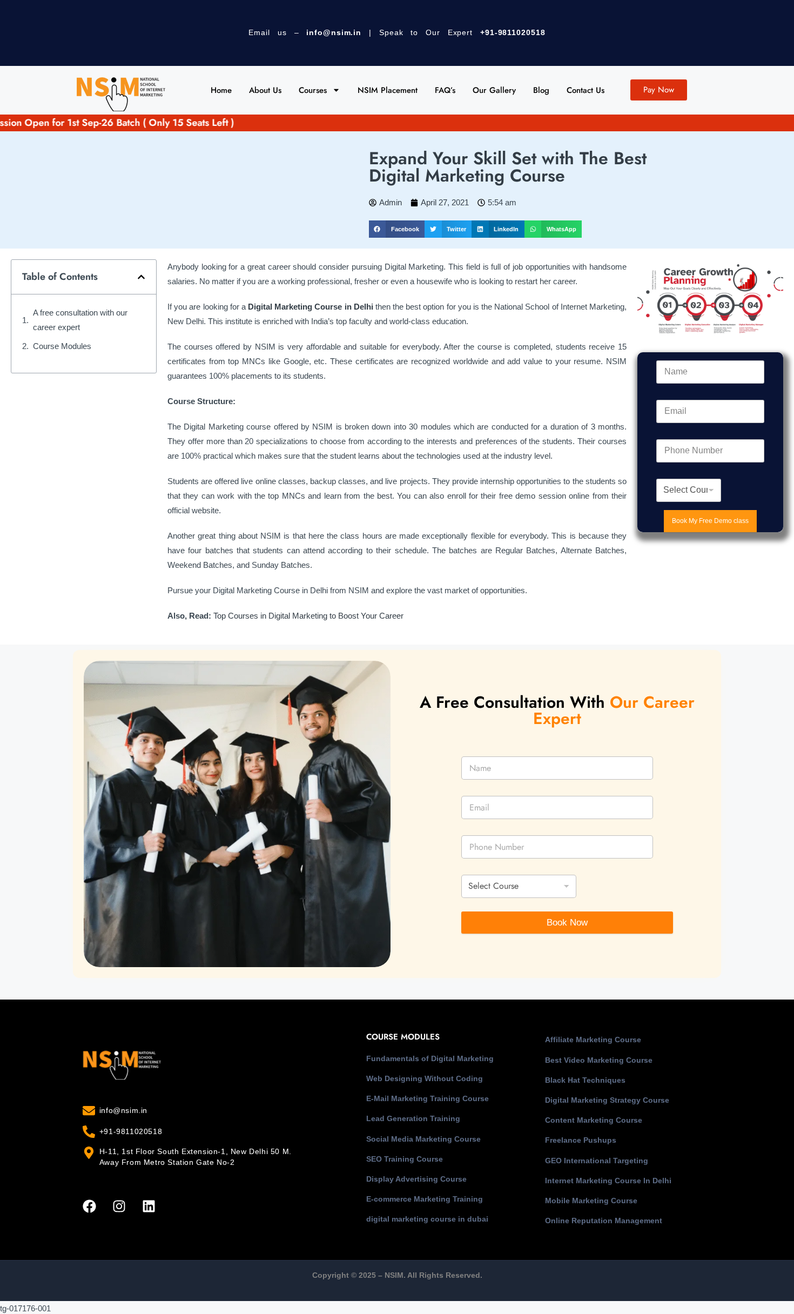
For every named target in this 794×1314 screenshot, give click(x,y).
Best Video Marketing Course (598, 1060)
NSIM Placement (388, 90)
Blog (541, 90)
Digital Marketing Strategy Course (607, 1100)
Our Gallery (494, 90)
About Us (265, 90)
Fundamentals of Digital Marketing (430, 1058)
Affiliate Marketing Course (593, 1039)
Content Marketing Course (593, 1120)
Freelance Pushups (580, 1140)
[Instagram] (118, 1205)
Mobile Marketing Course (591, 1200)
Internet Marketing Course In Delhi (608, 1180)
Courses (313, 90)
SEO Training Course (404, 1159)
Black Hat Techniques (585, 1080)
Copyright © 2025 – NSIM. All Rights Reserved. (397, 1275)
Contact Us (585, 90)
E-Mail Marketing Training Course (427, 1098)
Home (221, 90)
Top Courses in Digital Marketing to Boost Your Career (308, 615)
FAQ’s (445, 90)
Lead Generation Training (413, 1118)
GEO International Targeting (596, 1160)
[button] (397, 229)
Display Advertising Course (416, 1179)
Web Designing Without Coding (424, 1078)
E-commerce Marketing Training (424, 1199)
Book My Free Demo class (710, 521)
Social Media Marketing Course (423, 1139)
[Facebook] (89, 1205)
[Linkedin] (148, 1205)
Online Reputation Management (603, 1220)
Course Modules (62, 346)
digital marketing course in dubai (427, 1219)
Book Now (567, 922)
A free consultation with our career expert (80, 320)
